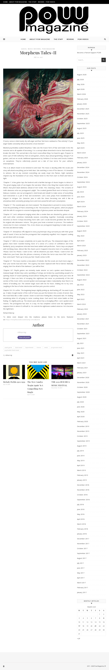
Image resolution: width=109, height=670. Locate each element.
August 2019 (81, 446)
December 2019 (83, 426)
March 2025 (81, 153)
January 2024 (82, 216)
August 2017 (81, 558)
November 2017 (83, 543)
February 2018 (82, 529)
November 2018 (83, 490)
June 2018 (80, 509)
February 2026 (82, 99)
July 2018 (80, 504)
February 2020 (82, 421)
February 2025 (82, 158)
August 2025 (81, 128)
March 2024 (81, 206)
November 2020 (83, 382)
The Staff (32, 2)
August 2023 (81, 231)
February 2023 (82, 250)
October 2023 (82, 221)
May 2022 (80, 294)
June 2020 (80, 407)
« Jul (78, 638)
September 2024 (83, 182)
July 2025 (80, 133)
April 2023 (81, 241)
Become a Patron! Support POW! (89, 53)
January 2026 (82, 104)
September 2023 (83, 226)
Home (5, 2)
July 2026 (80, 79)
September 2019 (83, 441)
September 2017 (83, 553)
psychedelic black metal (12, 350)
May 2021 (80, 353)
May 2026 (80, 84)
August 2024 (81, 187)
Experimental (29, 347)
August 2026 (81, 74)
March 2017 (81, 583)
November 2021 (83, 324)
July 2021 (80, 343)
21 (95, 626)
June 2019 (80, 456)
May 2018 (80, 514)
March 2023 (81, 245)
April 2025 (81, 148)
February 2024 (82, 211)
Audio (24, 49)
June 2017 (80, 568)
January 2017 (82, 592)
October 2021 (82, 329)
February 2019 (82, 475)
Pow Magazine (48, 49)
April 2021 (81, 358)
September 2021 (83, 333)
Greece (39, 347)
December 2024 (83, 167)
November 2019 (83, 431)
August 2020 (81, 397)
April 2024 (81, 202)
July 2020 (80, 402)
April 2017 (81, 578)
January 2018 (82, 534)
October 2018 (82, 495)
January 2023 (82, 255)
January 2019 (82, 480)
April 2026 (81, 89)
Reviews (41, 2)
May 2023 (80, 236)
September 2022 (83, 275)
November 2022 (83, 265)
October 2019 (82, 436)
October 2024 (82, 177)
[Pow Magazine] (54, 20)
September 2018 (83, 499)
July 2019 (80, 451)
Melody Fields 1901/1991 (14, 382)
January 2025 (82, 162)
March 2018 (81, 524)
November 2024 (83, 172)
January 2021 (82, 372)
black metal (18, 347)
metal (46, 347)
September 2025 (83, 123)
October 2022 (82, 270)
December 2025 (83, 109)
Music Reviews (34, 49)
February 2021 (82, 368)
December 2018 (83, 485)
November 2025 (83, 114)
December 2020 (83, 377)
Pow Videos (50, 2)
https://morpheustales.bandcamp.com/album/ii (23, 319)
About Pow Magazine (18, 2)
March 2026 (81, 94)
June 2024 (80, 197)
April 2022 (81, 299)
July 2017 (80, 563)
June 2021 (80, 348)
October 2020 (82, 387)
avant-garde (8, 347)
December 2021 (83, 319)
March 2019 (81, 470)
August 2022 (81, 280)
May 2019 (80, 460)
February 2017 (82, 587)
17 (79, 626)
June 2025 (80, 138)
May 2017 (80, 573)
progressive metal (56, 347)
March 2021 (81, 363)
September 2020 (83, 392)
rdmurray (21, 332)
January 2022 (82, 314)
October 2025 (82, 118)
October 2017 (82, 548)
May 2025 (80, 143)
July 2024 (80, 192)
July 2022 (80, 285)
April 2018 (81, 519)
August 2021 (81, 338)
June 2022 (80, 289)
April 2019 (81, 465)
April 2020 (81, 416)
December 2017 (83, 539)
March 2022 (81, 304)
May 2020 (80, 412)
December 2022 (83, 260)
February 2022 (82, 309)
